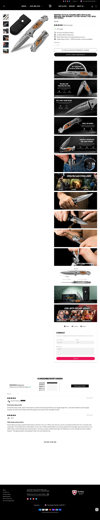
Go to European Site (8, 500)
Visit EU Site (62, 6)
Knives (24, 6)
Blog (4, 490)
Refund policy (6, 496)
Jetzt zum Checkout (75, 54)
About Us (80, 6)
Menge (57, 42)
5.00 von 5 (20, 385)
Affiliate (72, 6)
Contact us (6, 492)
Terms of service (7, 498)
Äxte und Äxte (35, 6)
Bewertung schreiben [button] (80, 386)
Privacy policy (7, 494)
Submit (75, 358)
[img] (11, 398)
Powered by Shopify (50, 514)
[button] (58, 25)
